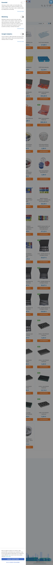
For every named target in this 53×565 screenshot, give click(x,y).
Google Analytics (22, 34)
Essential (22, 3)
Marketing (22, 17)
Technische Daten (20, 11)
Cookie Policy (8, 556)
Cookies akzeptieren (13, 559)
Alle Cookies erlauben (13, 562)
